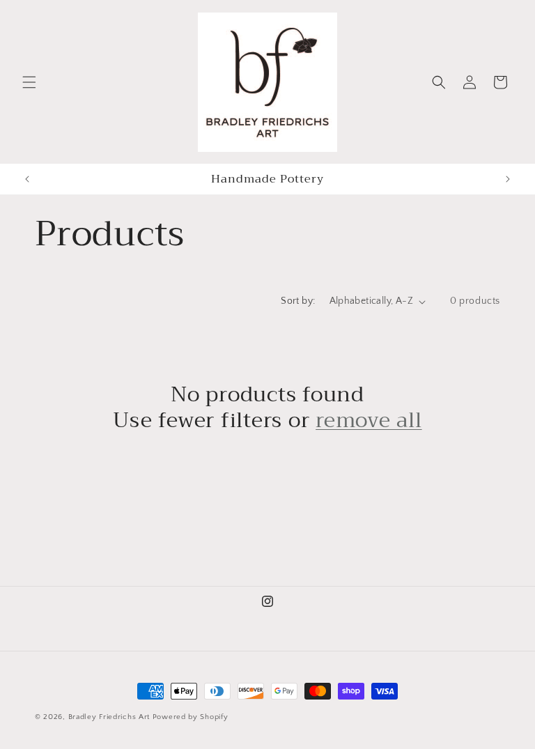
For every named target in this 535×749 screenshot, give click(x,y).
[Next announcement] (508, 179)
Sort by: (298, 301)
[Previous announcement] (27, 179)
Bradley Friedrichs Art (109, 717)
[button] (29, 82)
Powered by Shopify (190, 717)
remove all (369, 420)
